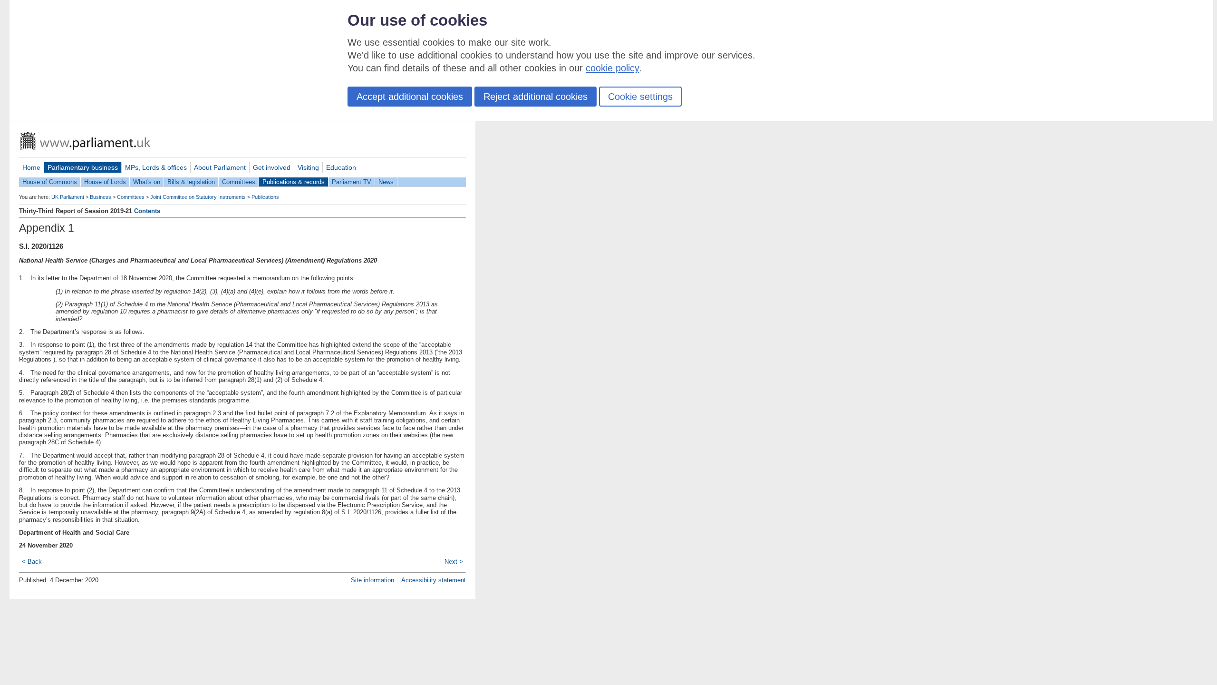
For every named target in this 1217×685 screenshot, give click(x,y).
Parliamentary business (83, 167)
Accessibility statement (433, 580)
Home (31, 167)
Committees (238, 182)
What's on (146, 182)
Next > (453, 561)
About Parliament (220, 167)
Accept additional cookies (410, 96)
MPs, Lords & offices (156, 167)
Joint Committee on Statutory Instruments (198, 197)
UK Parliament (67, 197)
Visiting (308, 167)
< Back (32, 561)
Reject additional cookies (535, 96)
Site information (372, 580)
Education (341, 167)
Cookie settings (640, 96)
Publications (265, 197)
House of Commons (49, 182)
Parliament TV (351, 182)
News (386, 182)
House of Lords (105, 182)
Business (100, 197)
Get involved (271, 167)
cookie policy (612, 68)
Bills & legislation (191, 182)
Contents (147, 211)
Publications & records (293, 182)
